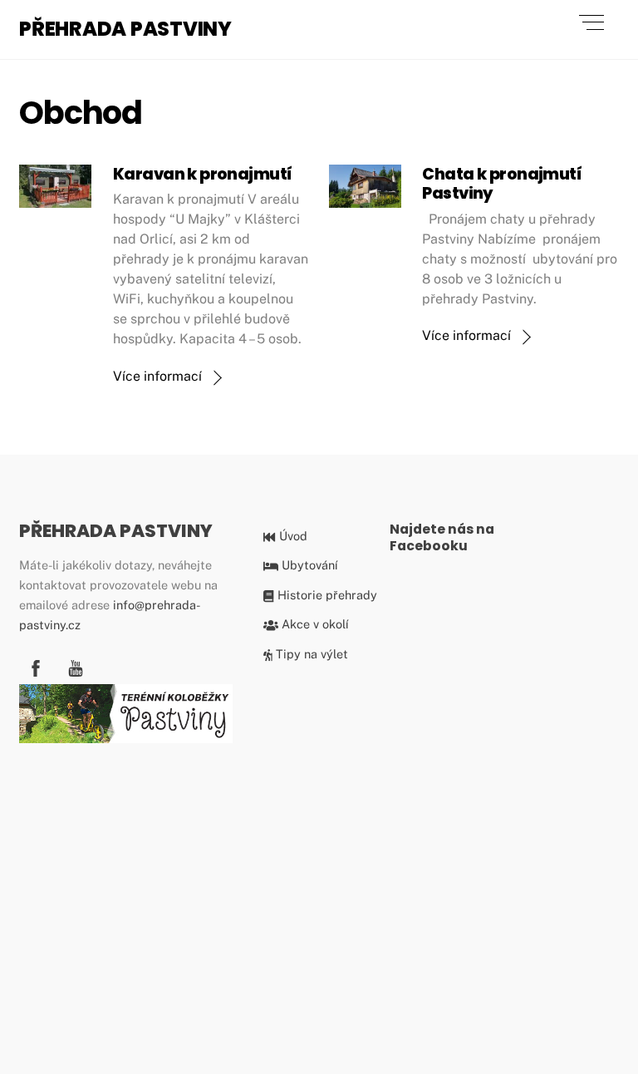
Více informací (157, 376)
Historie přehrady (325, 595)
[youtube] (75, 665)
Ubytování (307, 565)
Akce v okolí (313, 624)
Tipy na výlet (310, 654)
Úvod (291, 536)
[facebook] (35, 665)
